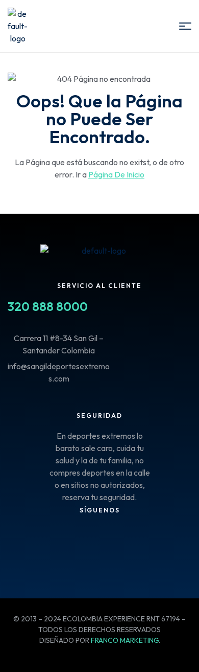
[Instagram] (50, 536)
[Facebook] (20, 536)
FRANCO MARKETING (125, 640)
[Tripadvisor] (79, 536)
